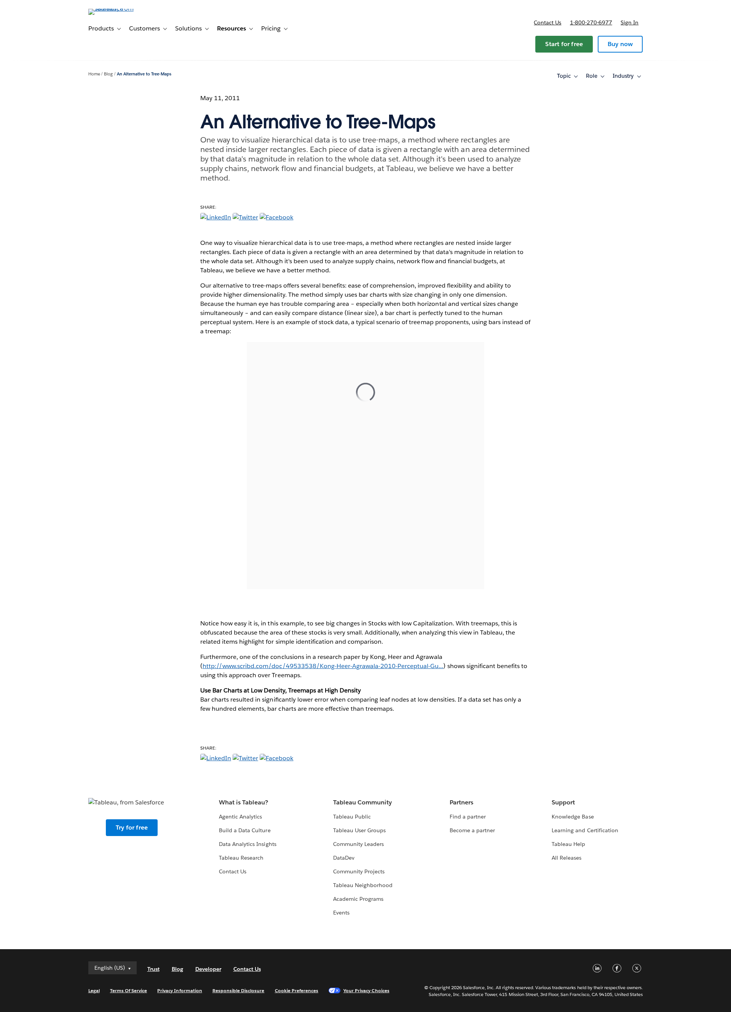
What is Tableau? (243, 802)
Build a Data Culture (244, 830)
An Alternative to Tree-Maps (144, 74)
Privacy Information (179, 990)
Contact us (547, 22)
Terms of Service (128, 990)
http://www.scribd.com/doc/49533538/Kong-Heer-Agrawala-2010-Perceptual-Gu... (323, 666)
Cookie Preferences (297, 990)
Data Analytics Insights (247, 844)
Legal (94, 990)
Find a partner (468, 816)
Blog (108, 74)
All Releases (566, 857)
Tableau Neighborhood (363, 885)
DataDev (343, 857)
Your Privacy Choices (366, 990)
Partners (461, 802)
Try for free (132, 827)
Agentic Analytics (240, 816)
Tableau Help (568, 844)
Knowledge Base (573, 816)
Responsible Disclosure (238, 990)
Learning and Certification (585, 830)
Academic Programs (358, 898)
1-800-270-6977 (591, 22)
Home (94, 74)
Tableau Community (362, 802)
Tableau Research (241, 857)
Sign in (629, 22)
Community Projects (359, 871)
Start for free (564, 44)
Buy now (620, 44)
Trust (153, 969)
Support (563, 802)
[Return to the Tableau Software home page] (120, 9)
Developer (208, 969)
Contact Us (232, 871)
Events (341, 912)
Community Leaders (358, 844)
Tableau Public (352, 816)
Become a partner (472, 830)
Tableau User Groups (359, 830)
